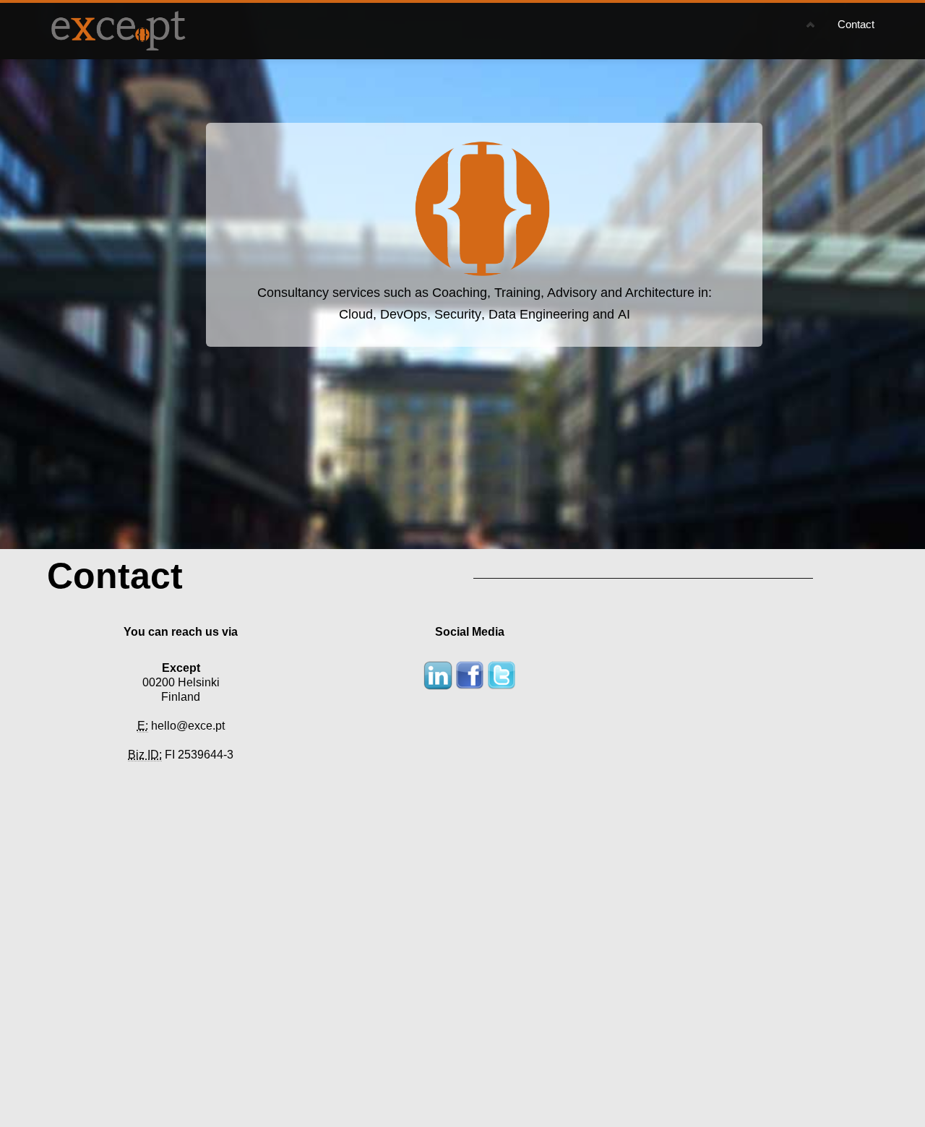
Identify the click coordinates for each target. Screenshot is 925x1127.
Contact (856, 24)
